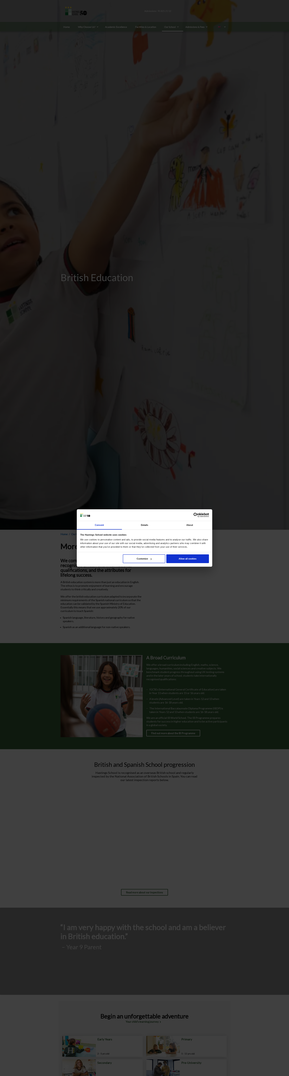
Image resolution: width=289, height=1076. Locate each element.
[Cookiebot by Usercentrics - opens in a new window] (196, 515)
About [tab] (189, 525)
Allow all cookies (187, 558)
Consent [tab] (99, 525)
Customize (142, 558)
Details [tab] (144, 525)
